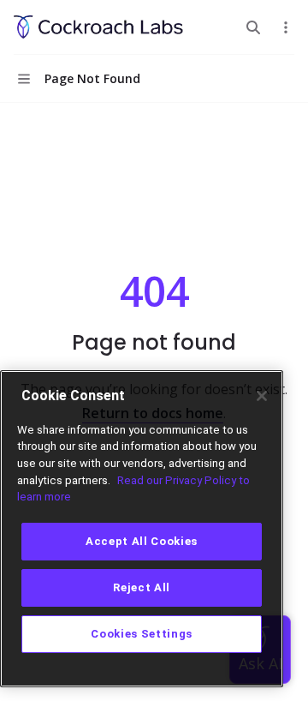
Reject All (141, 587)
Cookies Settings (141, 633)
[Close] (262, 396)
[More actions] (285, 27)
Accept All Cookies (142, 541)
